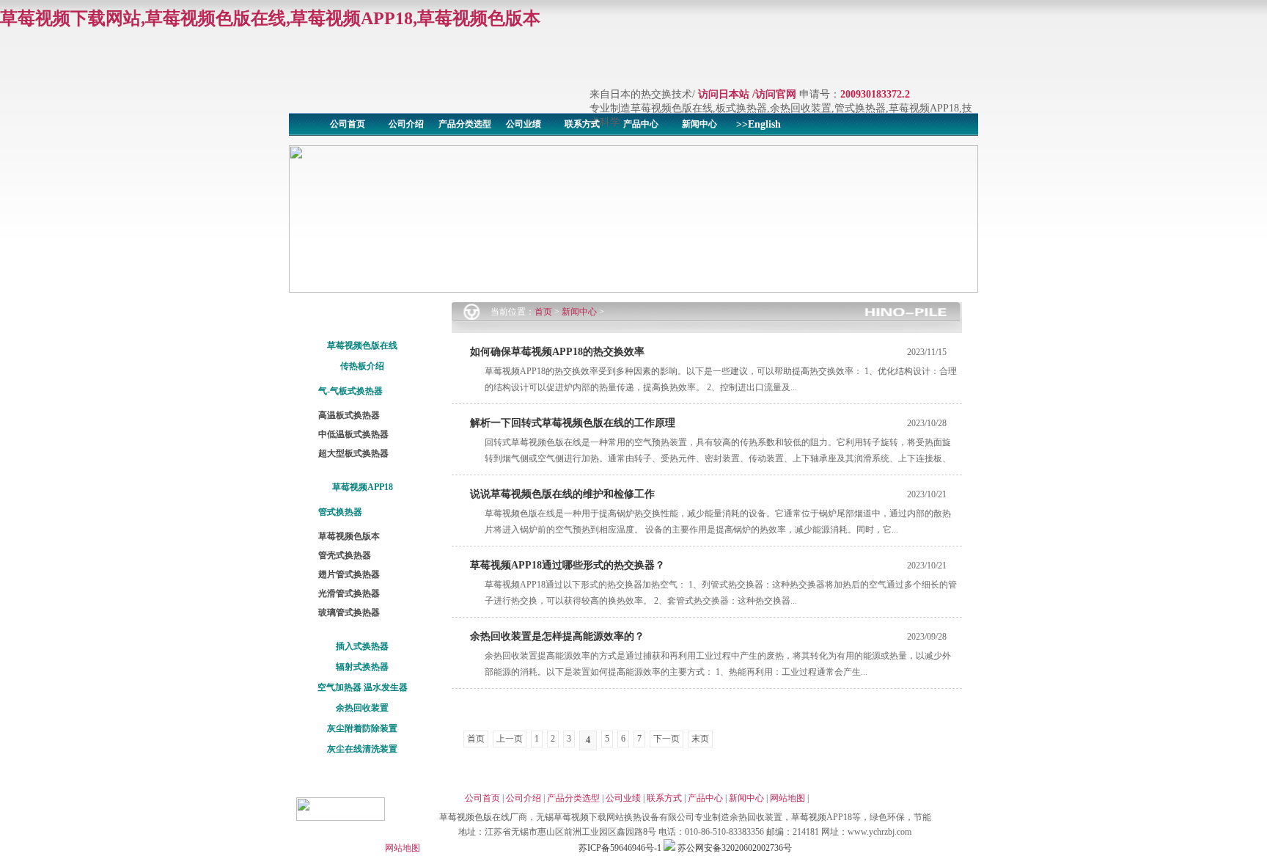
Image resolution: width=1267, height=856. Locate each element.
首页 (543, 312)
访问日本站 (723, 94)
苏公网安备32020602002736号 (733, 848)
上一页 (509, 739)
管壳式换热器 (344, 555)
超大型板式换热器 (353, 453)
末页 (700, 739)
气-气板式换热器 (350, 391)
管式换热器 (340, 512)
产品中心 (640, 124)
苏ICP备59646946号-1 (620, 848)
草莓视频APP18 (362, 487)
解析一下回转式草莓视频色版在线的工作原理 (572, 422)
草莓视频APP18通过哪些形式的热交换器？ (567, 565)
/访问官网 (774, 94)
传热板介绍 (362, 366)
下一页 (666, 739)
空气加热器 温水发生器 (362, 687)
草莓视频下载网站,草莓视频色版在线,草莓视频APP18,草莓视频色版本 (270, 18)
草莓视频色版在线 (362, 345)
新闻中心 (699, 124)
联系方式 (582, 124)
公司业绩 (523, 124)
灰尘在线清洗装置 (362, 749)
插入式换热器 (362, 646)
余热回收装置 (362, 708)
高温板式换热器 (349, 415)
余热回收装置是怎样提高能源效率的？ (557, 636)
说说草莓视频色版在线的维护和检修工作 (562, 494)
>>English (758, 124)
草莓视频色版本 (349, 536)
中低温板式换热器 (353, 434)
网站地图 (787, 798)
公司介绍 (406, 124)
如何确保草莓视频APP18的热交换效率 (557, 351)
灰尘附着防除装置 (362, 728)
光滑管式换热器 (349, 593)
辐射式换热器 (362, 667)
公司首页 (347, 124)
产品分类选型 (464, 124)
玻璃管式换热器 (349, 612)
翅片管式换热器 (349, 574)
